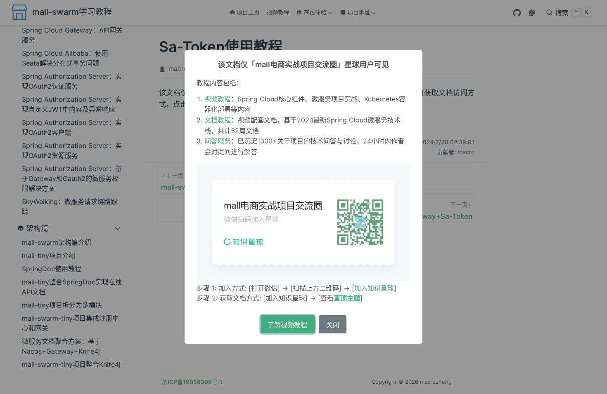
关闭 (332, 324)
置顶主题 (347, 298)
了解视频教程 (287, 324)
